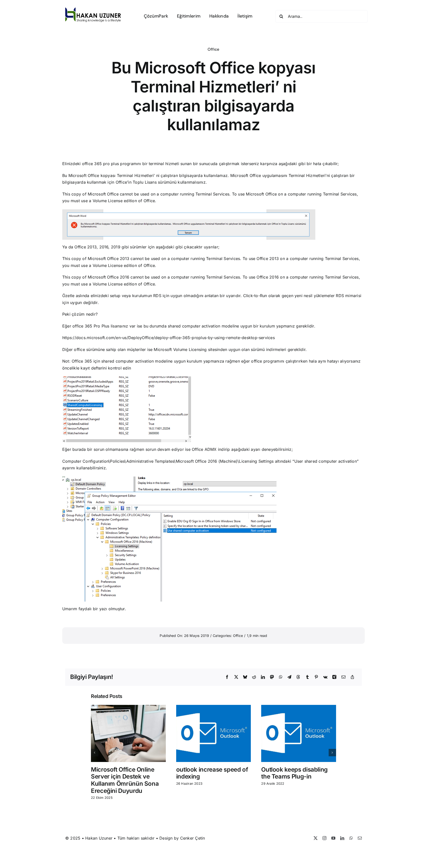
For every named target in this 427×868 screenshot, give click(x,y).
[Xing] (334, 677)
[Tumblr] (307, 677)
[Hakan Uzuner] (93, 9)
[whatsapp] (351, 838)
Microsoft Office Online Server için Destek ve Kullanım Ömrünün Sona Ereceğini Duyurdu (125, 780)
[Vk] (325, 677)
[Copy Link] (352, 677)
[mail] (360, 838)
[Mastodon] (272, 677)
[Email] (343, 677)
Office (213, 49)
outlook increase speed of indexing (212, 773)
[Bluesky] (245, 677)
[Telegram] (289, 677)
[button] (94, 752)
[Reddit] (254, 677)
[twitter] (316, 838)
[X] (236, 677)
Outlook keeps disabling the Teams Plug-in (294, 773)
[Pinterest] (316, 677)
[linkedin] (342, 838)
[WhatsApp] (281, 677)
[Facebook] (227, 677)
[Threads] (298, 677)
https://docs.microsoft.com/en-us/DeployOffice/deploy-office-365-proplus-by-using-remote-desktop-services (168, 337)
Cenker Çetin (192, 838)
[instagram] (324, 838)
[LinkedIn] (262, 677)
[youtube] (333, 838)
